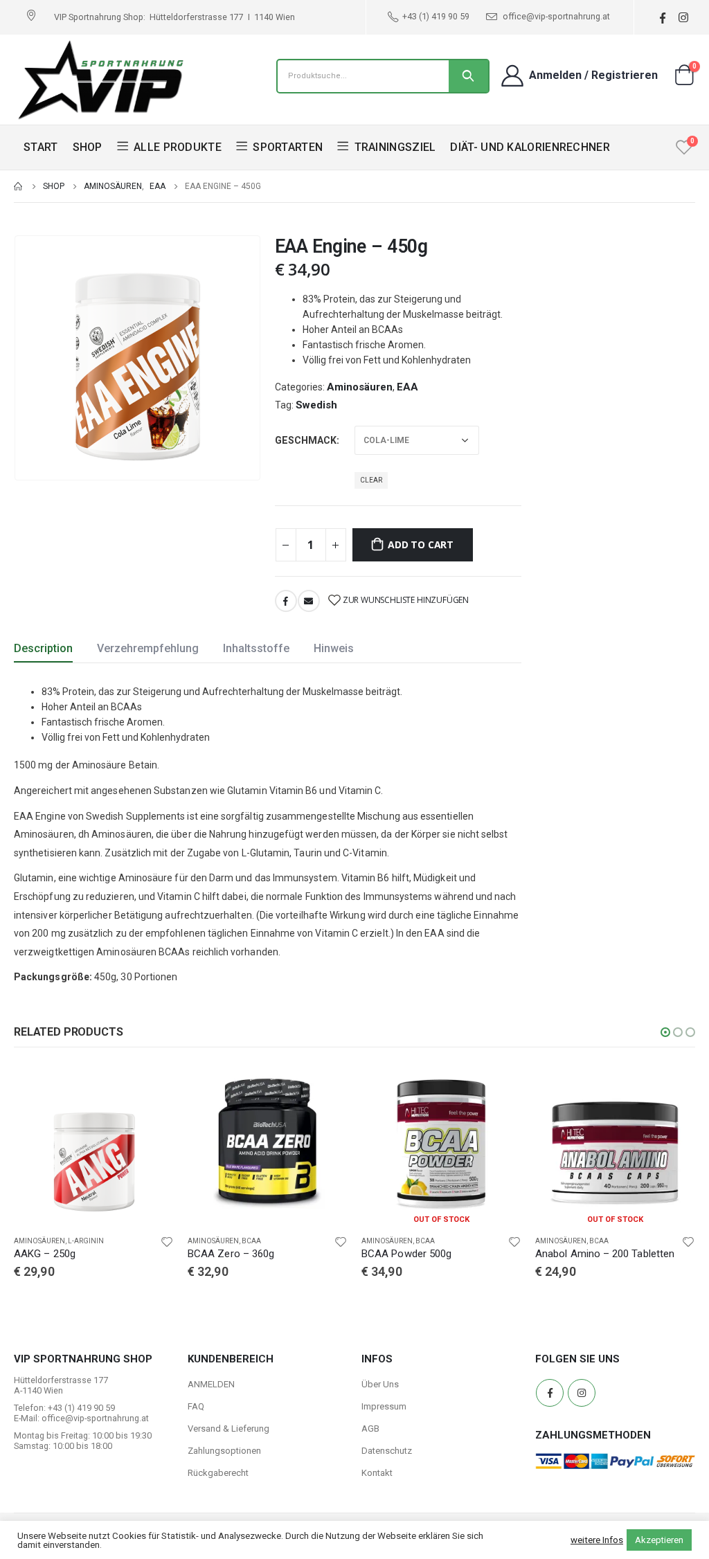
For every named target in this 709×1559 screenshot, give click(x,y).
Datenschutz (386, 1450)
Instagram (581, 1393)
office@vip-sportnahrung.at (555, 16)
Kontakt (377, 1473)
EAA (407, 387)
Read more (498, 1086)
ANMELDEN (211, 1384)
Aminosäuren (360, 387)
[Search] (468, 76)
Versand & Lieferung (228, 1428)
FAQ (196, 1406)
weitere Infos (597, 1539)
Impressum (383, 1406)
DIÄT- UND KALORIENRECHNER (530, 147)
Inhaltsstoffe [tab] (256, 648)
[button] (665, 1032)
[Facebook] (662, 17)
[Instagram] (683, 17)
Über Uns (380, 1384)
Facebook (286, 601)
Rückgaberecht (218, 1473)
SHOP (87, 147)
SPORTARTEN (288, 147)
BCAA (77, 1241)
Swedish (316, 405)
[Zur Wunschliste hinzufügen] (167, 1241)
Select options (150, 1086)
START (41, 147)
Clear (371, 480)
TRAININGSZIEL (395, 147)
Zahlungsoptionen (224, 1450)
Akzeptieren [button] (659, 1540)
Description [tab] (43, 648)
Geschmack (305, 440)
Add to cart (421, 544)
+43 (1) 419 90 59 (435, 16)
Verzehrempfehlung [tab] (148, 648)
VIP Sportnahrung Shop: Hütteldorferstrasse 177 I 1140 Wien (174, 17)
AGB (370, 1428)
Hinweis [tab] (334, 648)
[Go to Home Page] (19, 186)
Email (309, 601)
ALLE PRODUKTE (178, 147)
